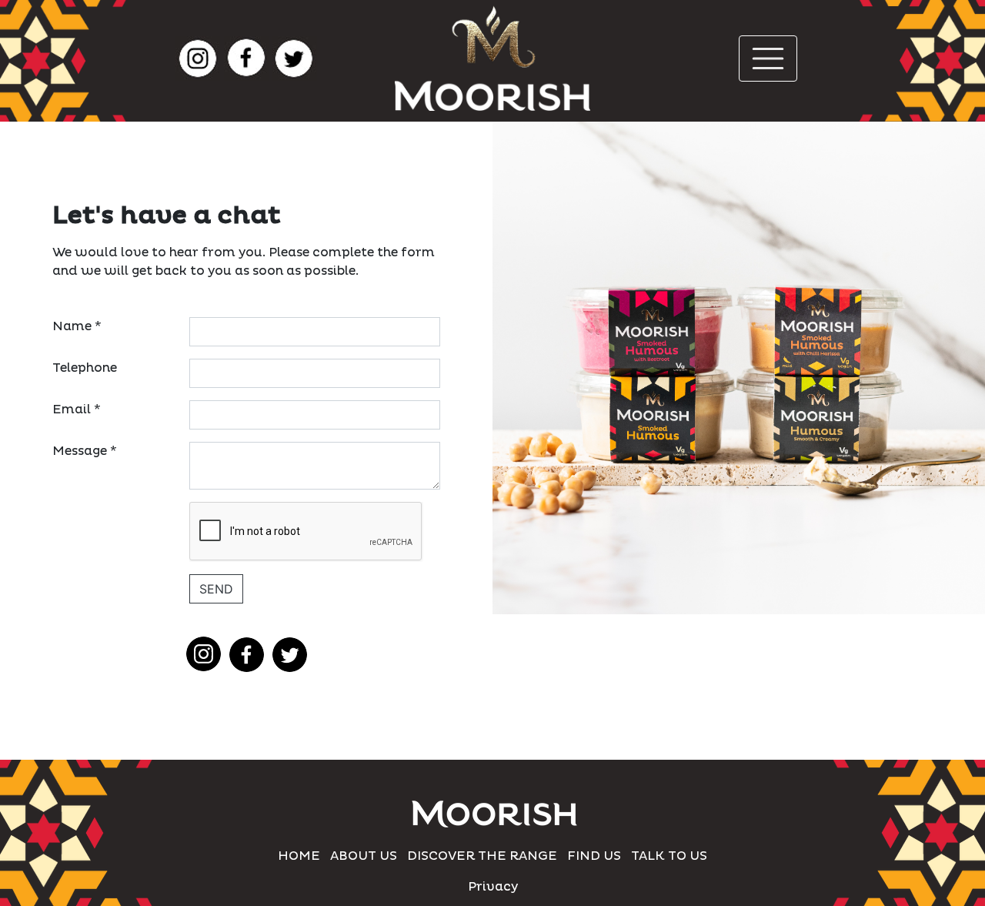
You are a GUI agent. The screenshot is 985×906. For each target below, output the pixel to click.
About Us (363, 856)
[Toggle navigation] (768, 58)
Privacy (493, 886)
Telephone (84, 368)
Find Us (594, 856)
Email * (76, 409)
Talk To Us (669, 856)
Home (299, 856)
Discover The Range (482, 856)
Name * (77, 326)
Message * (84, 451)
